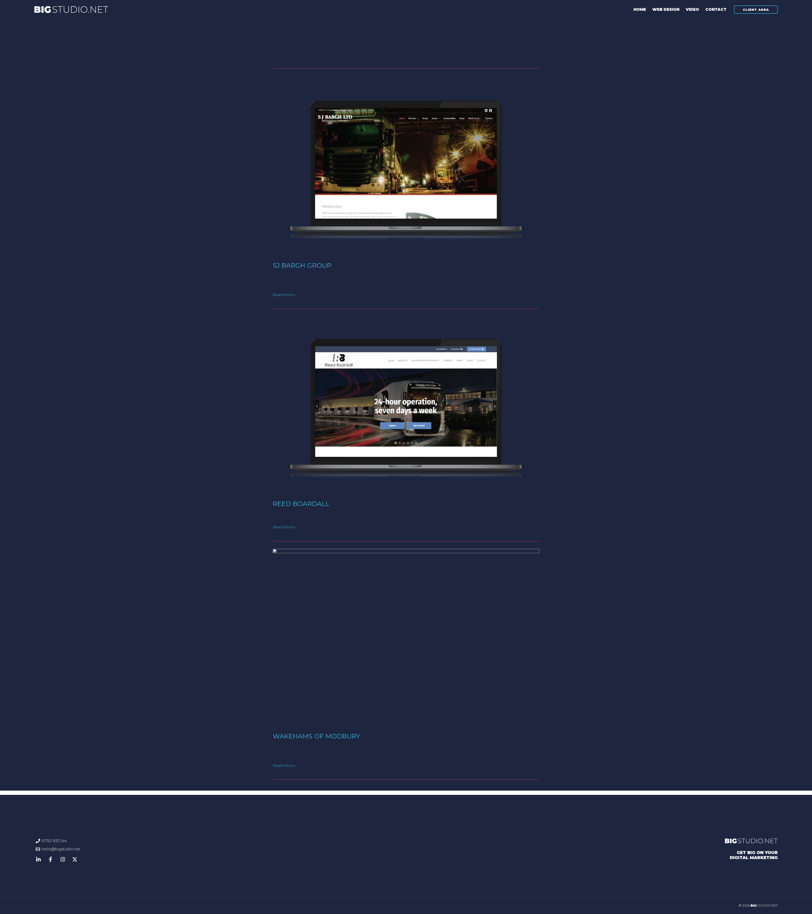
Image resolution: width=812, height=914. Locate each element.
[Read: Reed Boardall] (406, 405)
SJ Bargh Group (302, 265)
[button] (756, 9)
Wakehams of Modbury (316, 736)
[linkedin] (51, 859)
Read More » (284, 294)
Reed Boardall (301, 504)
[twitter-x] (75, 859)
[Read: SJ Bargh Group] (406, 166)
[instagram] (63, 859)
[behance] (39, 859)
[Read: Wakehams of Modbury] (406, 637)
